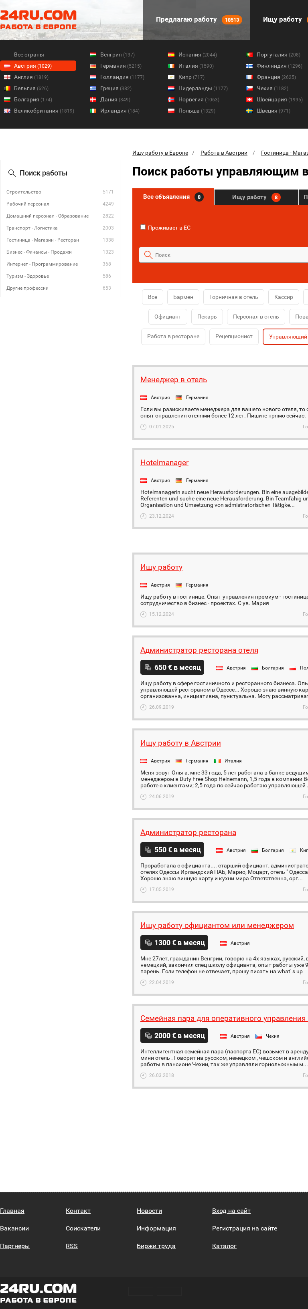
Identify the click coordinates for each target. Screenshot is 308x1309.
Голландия (122, 77)
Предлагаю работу (196, 19)
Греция (116, 88)
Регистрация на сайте (244, 1228)
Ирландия (120, 110)
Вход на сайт (231, 1210)
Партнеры (15, 1246)
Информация (156, 1228)
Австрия (33, 66)
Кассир (283, 297)
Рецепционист (234, 336)
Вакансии (14, 1228)
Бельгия (31, 88)
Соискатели (83, 1228)
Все (152, 297)
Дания (115, 99)
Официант (167, 316)
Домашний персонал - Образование (47, 216)
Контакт (78, 1210)
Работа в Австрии (224, 152)
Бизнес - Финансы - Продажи (39, 252)
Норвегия (198, 99)
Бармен (183, 297)
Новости (149, 1210)
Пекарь (207, 316)
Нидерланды (203, 88)
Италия (196, 66)
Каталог (224, 1246)
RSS (72, 1246)
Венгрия (117, 54)
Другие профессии (27, 288)
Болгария (33, 99)
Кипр (191, 77)
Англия (31, 77)
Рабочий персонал (27, 204)
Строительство (23, 192)
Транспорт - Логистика (32, 228)
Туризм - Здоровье (27, 276)
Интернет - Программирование (42, 264)
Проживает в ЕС (168, 227)
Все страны (29, 54)
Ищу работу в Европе (160, 152)
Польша (196, 110)
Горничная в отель (233, 297)
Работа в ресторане (173, 336)
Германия (121, 66)
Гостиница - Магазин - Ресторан (42, 240)
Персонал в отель (256, 316)
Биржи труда (156, 1246)
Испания (197, 54)
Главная (12, 1210)
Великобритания (44, 110)
